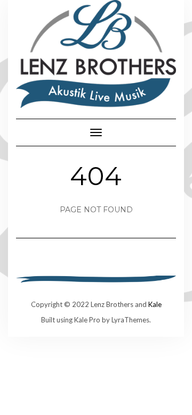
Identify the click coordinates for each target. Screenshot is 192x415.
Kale (155, 304)
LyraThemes (130, 320)
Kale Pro (87, 320)
